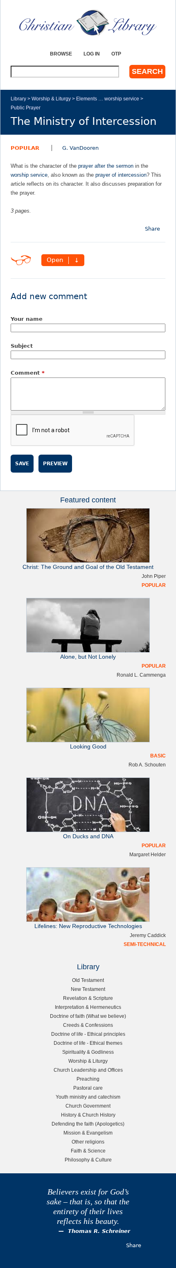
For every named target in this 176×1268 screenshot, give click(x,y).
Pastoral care (88, 1087)
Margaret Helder (147, 854)
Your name (27, 319)
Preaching (88, 1078)
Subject (22, 346)
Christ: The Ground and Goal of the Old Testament (88, 567)
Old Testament (88, 980)
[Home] (88, 22)
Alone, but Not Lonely (88, 657)
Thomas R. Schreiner (99, 1231)
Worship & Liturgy (51, 98)
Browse (61, 53)
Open (55, 260)
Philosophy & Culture (88, 1159)
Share (152, 229)
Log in (91, 53)
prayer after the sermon (105, 166)
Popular (25, 148)
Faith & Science (88, 1150)
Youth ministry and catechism (88, 1096)
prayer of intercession (121, 175)
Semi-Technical (145, 944)
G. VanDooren (80, 148)
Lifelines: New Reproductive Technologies (88, 926)
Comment (28, 373)
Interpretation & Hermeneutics (88, 1007)
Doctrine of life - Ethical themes (88, 1043)
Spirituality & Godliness (88, 1052)
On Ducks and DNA (88, 836)
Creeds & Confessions (88, 1025)
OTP (116, 53)
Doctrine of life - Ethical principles (88, 1034)
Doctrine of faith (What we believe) (88, 1016)
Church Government (88, 1105)
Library (18, 98)
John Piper (154, 576)
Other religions (88, 1141)
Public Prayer (26, 107)
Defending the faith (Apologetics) (88, 1123)
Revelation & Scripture (88, 998)
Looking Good (88, 747)
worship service (29, 175)
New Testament (88, 989)
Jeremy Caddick (148, 935)
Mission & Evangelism (88, 1132)
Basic (158, 755)
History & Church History (88, 1114)
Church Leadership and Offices (88, 1070)
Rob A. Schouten (147, 764)
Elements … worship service (107, 98)
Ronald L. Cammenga (141, 674)
